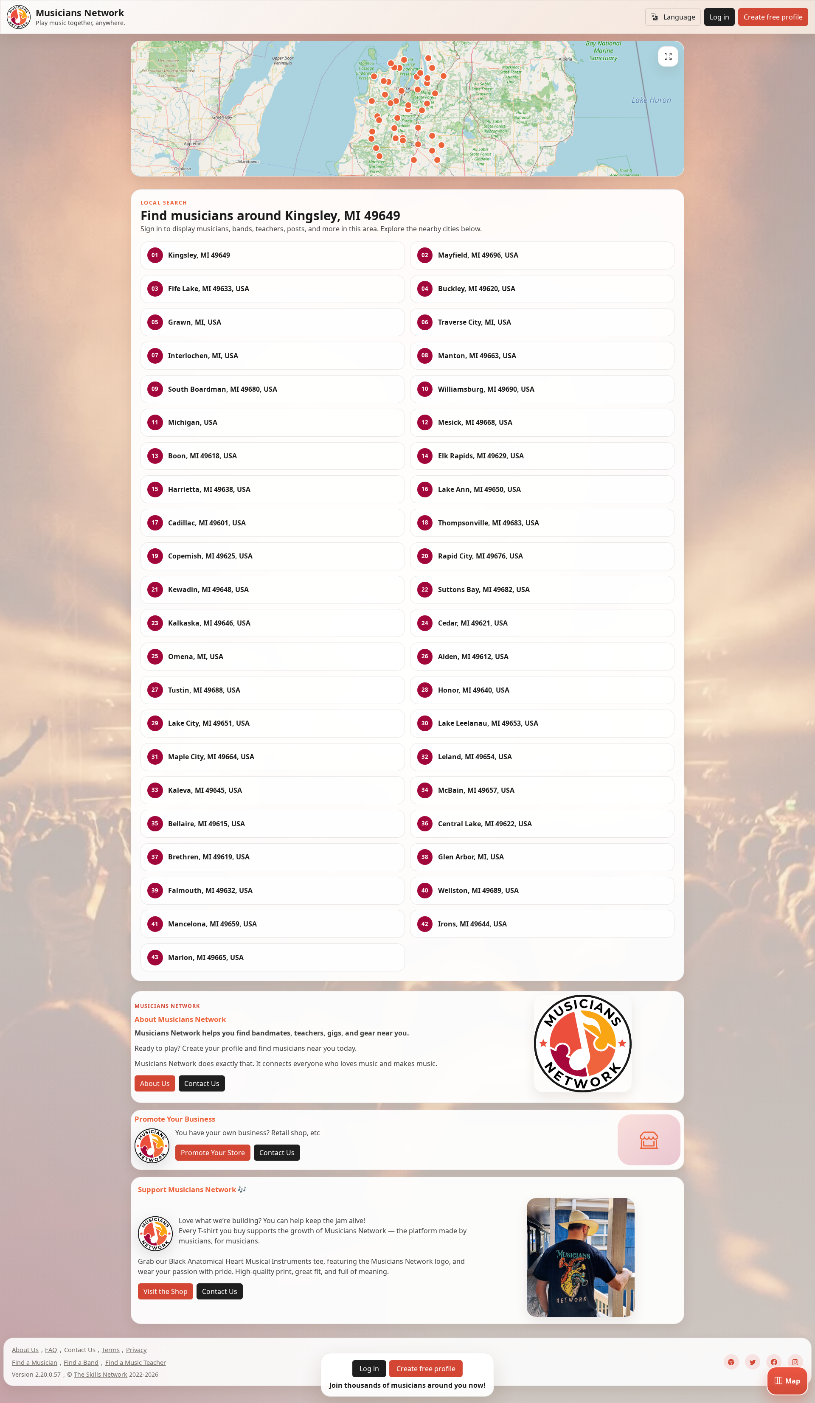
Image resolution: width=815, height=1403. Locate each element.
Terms (111, 1349)
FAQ (51, 1349)
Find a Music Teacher (135, 1362)
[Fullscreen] (668, 56)
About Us (155, 1083)
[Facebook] (773, 1361)
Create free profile (773, 17)
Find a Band (81, 1362)
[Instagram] (795, 1361)
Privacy (136, 1349)
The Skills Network (100, 1374)
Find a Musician (34, 1362)
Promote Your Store (213, 1152)
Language (679, 17)
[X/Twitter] (752, 1361)
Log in (719, 17)
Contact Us (201, 1083)
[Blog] (731, 1361)
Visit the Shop (165, 1291)
